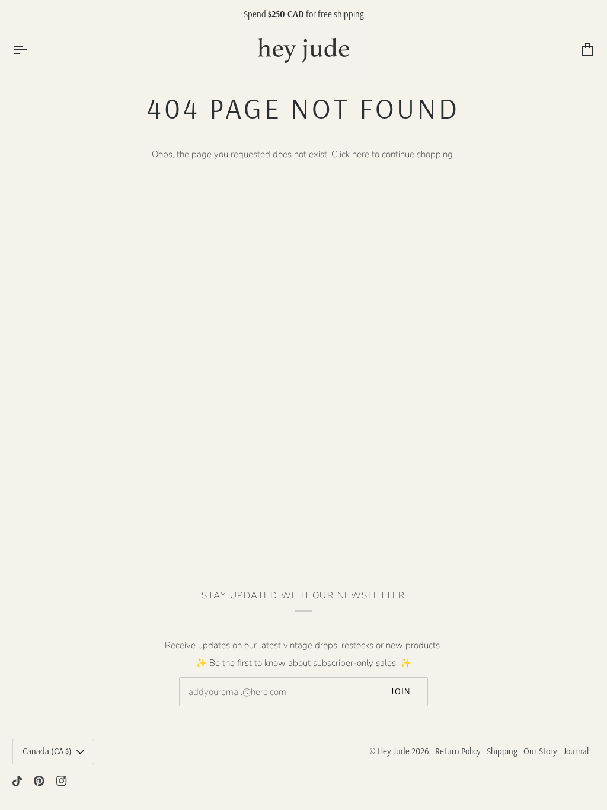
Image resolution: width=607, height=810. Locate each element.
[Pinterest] (39, 781)
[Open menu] (30, 50)
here (360, 154)
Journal (576, 751)
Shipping (502, 751)
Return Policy (458, 751)
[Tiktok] (17, 781)
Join (401, 691)
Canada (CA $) (47, 751)
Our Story (540, 751)
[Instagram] (61, 781)
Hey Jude (394, 751)
